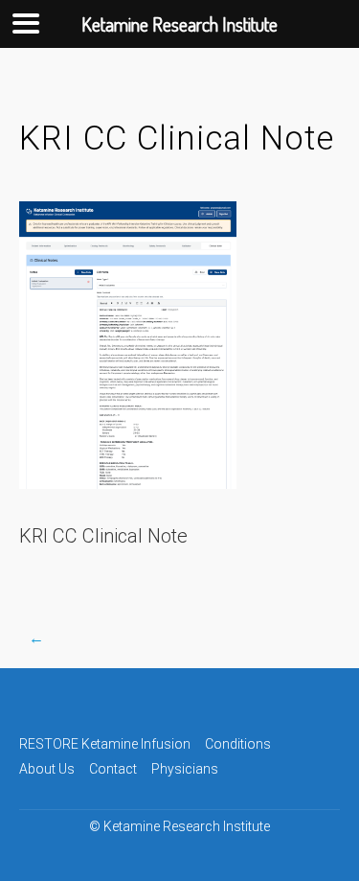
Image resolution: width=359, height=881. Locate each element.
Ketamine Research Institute (186, 826)
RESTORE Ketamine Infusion (105, 744)
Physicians (184, 769)
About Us (47, 769)
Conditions (238, 744)
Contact (113, 769)
